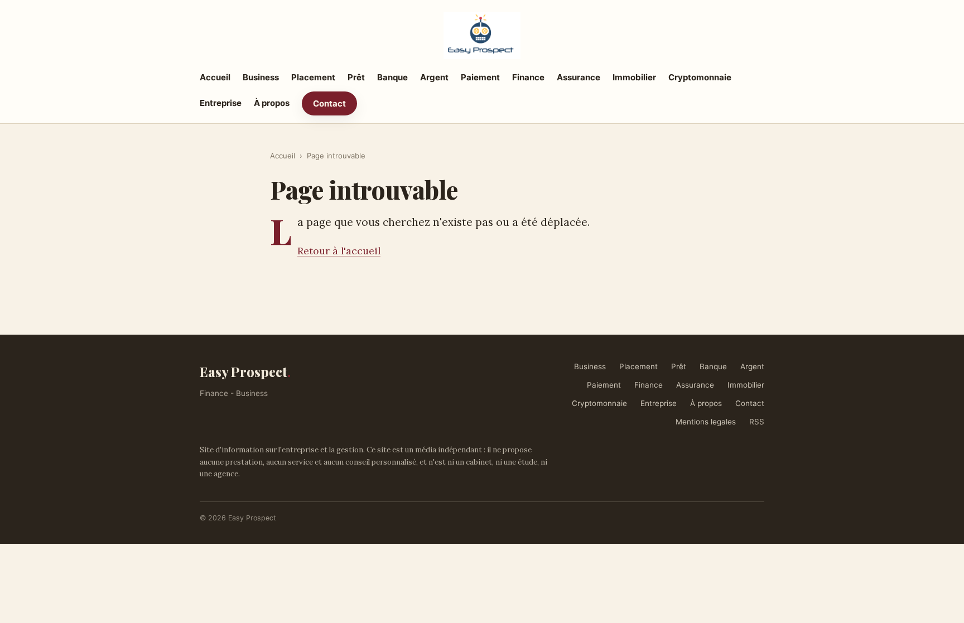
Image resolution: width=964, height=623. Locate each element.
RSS (756, 421)
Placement (313, 77)
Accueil (215, 77)
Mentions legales (706, 421)
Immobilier (634, 77)
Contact (329, 103)
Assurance (578, 77)
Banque (392, 77)
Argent (434, 77)
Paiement (480, 77)
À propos (272, 103)
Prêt (356, 77)
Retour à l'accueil (338, 250)
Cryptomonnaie (699, 77)
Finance (528, 77)
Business (261, 77)
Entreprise (221, 103)
